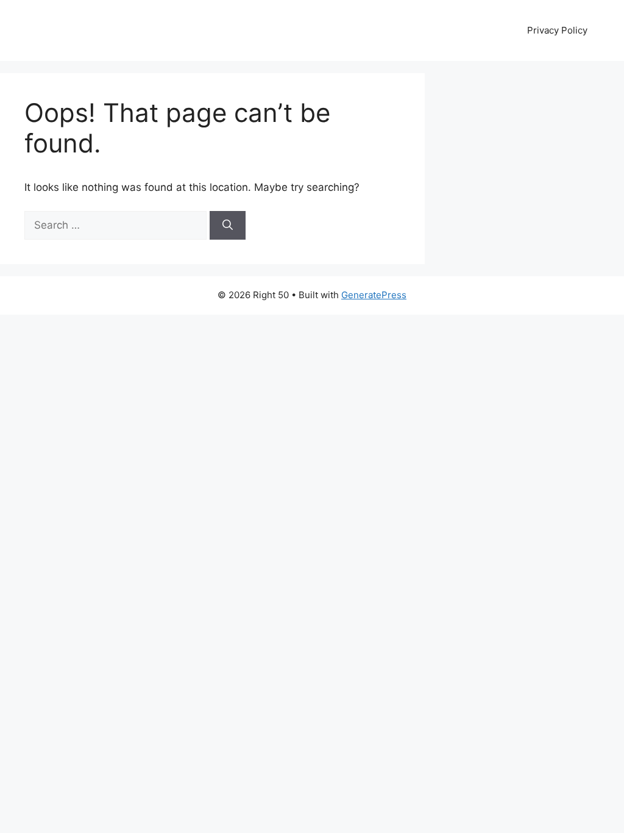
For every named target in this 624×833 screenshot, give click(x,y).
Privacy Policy (557, 30)
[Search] (228, 225)
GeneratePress (373, 295)
